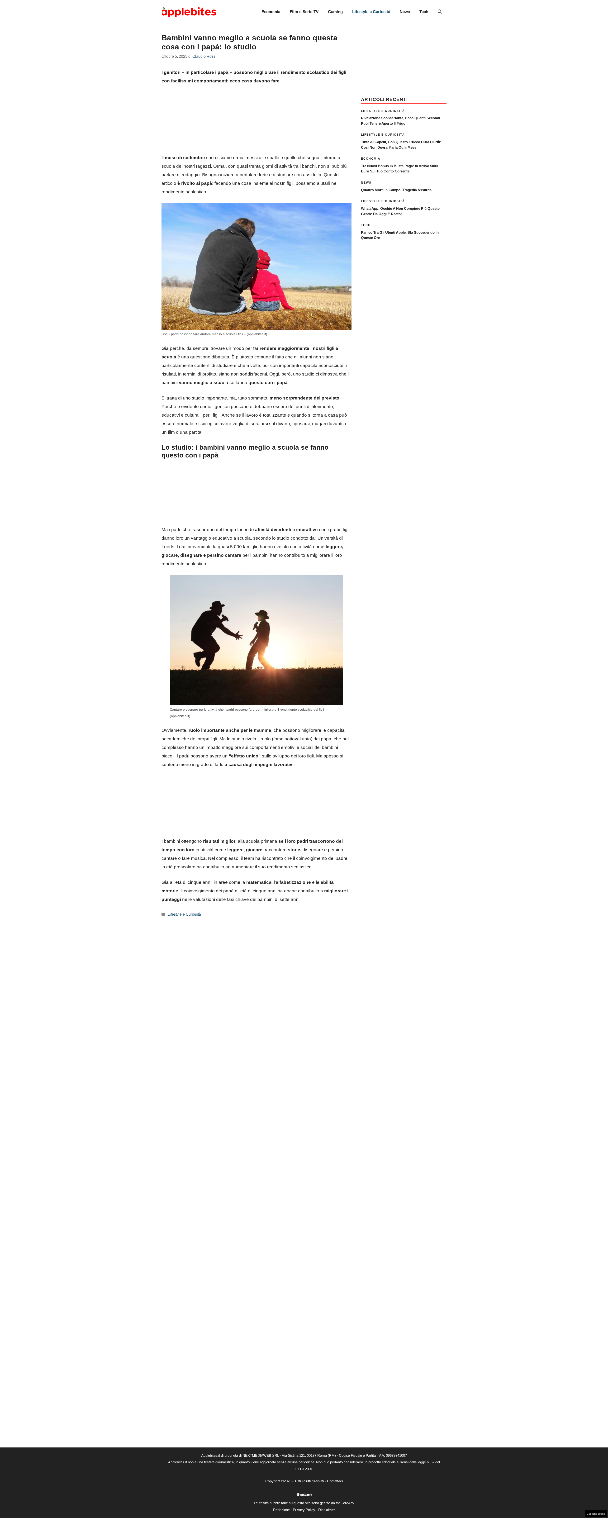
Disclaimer (326, 1510)
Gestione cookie (596, 1513)
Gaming (335, 12)
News (405, 12)
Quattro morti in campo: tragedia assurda (396, 190)
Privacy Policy (304, 1510)
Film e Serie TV (304, 12)
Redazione (281, 1510)
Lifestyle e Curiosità (371, 12)
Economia (270, 12)
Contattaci (335, 1481)
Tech (423, 12)
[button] (439, 12)
